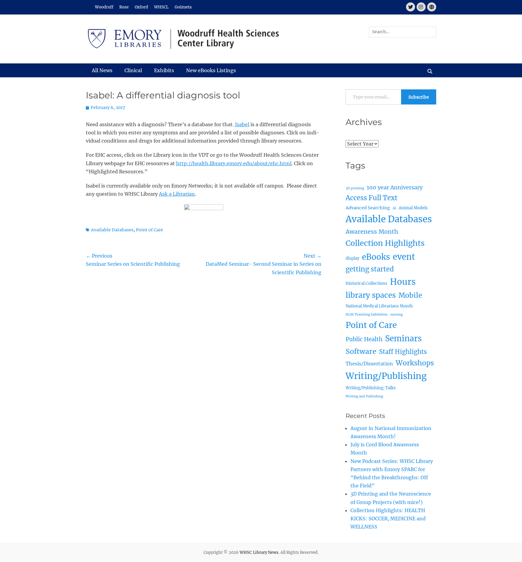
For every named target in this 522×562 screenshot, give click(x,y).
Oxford (141, 7)
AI (394, 208)
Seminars (403, 338)
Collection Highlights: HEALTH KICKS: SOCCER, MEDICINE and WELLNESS (388, 518)
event (404, 257)
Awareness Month (372, 231)
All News (102, 70)
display (352, 258)
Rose (124, 7)
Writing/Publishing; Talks (371, 387)
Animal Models (413, 207)
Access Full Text (372, 198)
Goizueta (183, 7)
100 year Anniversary (395, 187)
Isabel (242, 124)
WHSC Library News (259, 552)
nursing (396, 314)
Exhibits (164, 70)
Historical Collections (366, 283)
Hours (403, 282)
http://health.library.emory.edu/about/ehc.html (234, 163)
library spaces (371, 295)
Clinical (133, 70)
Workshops (415, 363)
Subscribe (418, 97)
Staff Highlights (403, 351)
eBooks (376, 257)
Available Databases (112, 230)
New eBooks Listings (211, 70)
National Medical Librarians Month (379, 306)
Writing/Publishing (386, 376)
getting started (370, 269)
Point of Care (149, 230)
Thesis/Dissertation (369, 364)
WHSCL (161, 7)
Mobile (410, 295)
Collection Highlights (385, 243)
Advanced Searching (368, 207)
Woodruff (104, 7)
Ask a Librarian (177, 194)
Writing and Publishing (364, 396)
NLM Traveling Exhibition (367, 314)
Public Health (364, 339)
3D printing (355, 188)
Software (361, 351)
